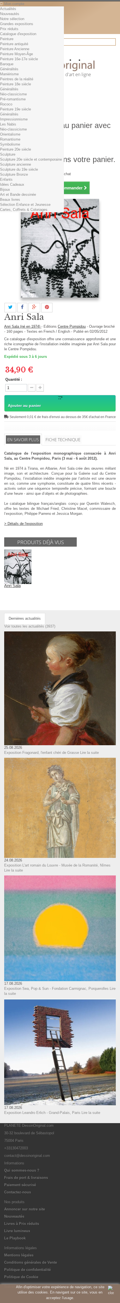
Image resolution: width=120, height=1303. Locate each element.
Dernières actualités (25, 618)
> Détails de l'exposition (23, 524)
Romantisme (10, 139)
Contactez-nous (17, 1192)
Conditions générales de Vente (30, 1262)
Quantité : (13, 379)
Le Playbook (15, 1238)
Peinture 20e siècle (15, 149)
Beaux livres (10, 199)
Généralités (9, 69)
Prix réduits (9, 29)
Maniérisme (9, 74)
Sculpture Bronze (14, 174)
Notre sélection (12, 19)
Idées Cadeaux (12, 184)
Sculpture (7, 154)
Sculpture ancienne (15, 164)
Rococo (6, 104)
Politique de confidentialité (27, 1270)
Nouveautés (9, 14)
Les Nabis (8, 124)
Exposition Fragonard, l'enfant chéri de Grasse (41, 753)
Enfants (6, 179)
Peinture (6, 39)
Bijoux (5, 189)
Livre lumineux (17, 1231)
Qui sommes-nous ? (21, 1170)
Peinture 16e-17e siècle (19, 59)
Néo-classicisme (13, 94)
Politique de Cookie (21, 1277)
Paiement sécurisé (20, 1185)
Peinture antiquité (14, 44)
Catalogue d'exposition (18, 34)
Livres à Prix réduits (21, 1224)
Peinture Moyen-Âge (16, 54)
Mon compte (14, 4)
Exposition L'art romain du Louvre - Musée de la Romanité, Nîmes (57, 865)
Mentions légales (18, 1255)
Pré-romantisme (13, 99)
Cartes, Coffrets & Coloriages (23, 209)
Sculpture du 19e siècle (19, 169)
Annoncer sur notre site (24, 1209)
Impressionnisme (14, 119)
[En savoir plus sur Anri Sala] (18, 566)
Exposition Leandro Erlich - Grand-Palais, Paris (42, 1113)
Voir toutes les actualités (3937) (29, 626)
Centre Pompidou (72, 326)
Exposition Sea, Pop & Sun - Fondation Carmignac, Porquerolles (56, 988)
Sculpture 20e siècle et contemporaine (31, 159)
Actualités (8, 9)
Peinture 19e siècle (15, 109)
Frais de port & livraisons (26, 1178)
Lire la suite (89, 753)
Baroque (6, 64)
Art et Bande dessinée (18, 194)
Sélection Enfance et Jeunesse (25, 204)
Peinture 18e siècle (15, 84)
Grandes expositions (16, 24)
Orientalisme (10, 134)
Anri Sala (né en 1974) (22, 326)
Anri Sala (12, 585)
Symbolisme (10, 144)
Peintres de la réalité (16, 79)
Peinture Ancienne (14, 49)
